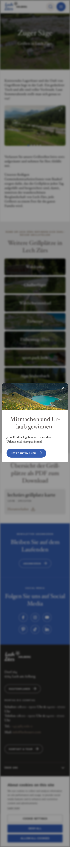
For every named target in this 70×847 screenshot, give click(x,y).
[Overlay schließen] (62, 388)
